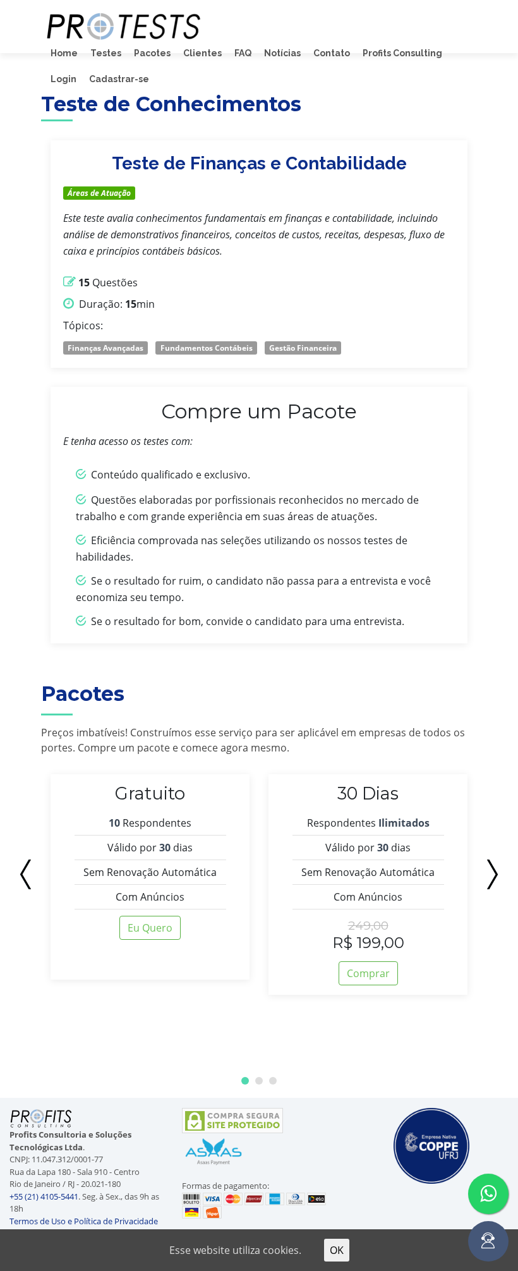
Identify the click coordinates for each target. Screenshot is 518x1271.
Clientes (202, 53)
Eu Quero (150, 928)
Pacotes (152, 53)
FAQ (242, 53)
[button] (245, 1081)
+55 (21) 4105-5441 (43, 1196)
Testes (105, 53)
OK (337, 1250)
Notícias (282, 53)
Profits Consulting (402, 53)
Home (64, 53)
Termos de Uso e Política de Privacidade (83, 1221)
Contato (331, 53)
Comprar (368, 973)
